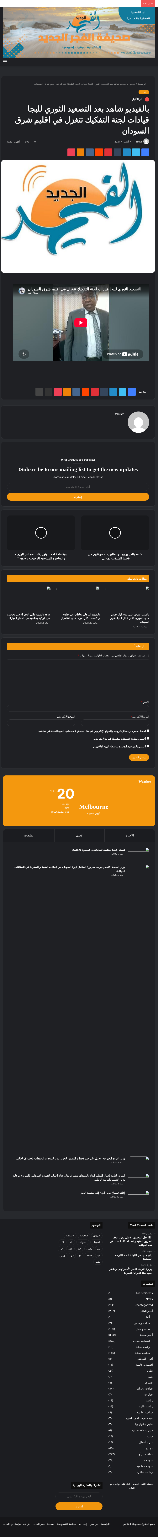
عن (61, 1248)
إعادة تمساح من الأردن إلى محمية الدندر (102, 1192)
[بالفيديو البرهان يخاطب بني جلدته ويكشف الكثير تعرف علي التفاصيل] (78, 598)
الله (71, 1242)
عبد (79, 1248)
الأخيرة (130, 835)
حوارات (148, 1394)
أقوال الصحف (145, 1358)
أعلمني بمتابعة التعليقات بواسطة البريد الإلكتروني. (119, 738)
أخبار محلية (146, 1334)
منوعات (148, 1460)
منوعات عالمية (145, 1466)
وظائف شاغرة (145, 1472)
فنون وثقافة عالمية (142, 1430)
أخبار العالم (146, 1310)
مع (80, 1255)
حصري (149, 1382)
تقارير (149, 1370)
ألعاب (147, 1317)
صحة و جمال (142, 1329)
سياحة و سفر (142, 1323)
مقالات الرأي (145, 1454)
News (149, 1299)
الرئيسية (142, 83)
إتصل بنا (82, 1523)
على (70, 1248)
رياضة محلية (143, 1346)
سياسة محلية (142, 1352)
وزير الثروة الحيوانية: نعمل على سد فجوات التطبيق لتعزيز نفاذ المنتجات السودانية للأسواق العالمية (70, 1158)
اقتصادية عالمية (144, 1364)
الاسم (145, 702)
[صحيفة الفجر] (79, 32)
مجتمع (149, 1448)
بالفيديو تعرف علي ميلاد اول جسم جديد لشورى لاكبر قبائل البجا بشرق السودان (129, 618)
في (98, 1255)
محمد (89, 1255)
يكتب (97, 1261)
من (72, 1255)
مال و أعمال (146, 1442)
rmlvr (139, 141)
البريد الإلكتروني (139, 716)
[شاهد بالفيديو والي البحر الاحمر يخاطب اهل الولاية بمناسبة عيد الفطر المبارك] (28, 598)
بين (98, 1248)
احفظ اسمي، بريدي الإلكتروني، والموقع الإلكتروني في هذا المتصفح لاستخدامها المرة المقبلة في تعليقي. (92, 730)
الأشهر (79, 835)
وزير (63, 1255)
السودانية (82, 1242)
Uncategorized (144, 1305)
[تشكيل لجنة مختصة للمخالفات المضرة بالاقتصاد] (138, 855)
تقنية (150, 1376)
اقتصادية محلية (141, 1341)
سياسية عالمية (145, 1412)
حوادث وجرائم (145, 1388)
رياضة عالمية (145, 1406)
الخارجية (84, 1235)
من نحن (94, 1523)
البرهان (96, 1235)
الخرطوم (70, 1235)
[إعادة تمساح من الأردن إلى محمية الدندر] (138, 1198)
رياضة (149, 1400)
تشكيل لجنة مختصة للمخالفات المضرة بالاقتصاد (98, 849)
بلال (62, 1242)
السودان (96, 1242)
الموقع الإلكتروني (66, 716)
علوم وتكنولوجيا (144, 1424)
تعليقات (28, 835)
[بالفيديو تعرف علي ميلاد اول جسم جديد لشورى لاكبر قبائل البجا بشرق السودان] (127, 598)
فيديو (132, 83)
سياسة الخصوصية (66, 1523)
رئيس (89, 1248)
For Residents (144, 1293)
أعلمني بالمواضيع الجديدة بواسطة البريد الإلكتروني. (119, 746)
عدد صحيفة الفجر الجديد (139, 1418)
